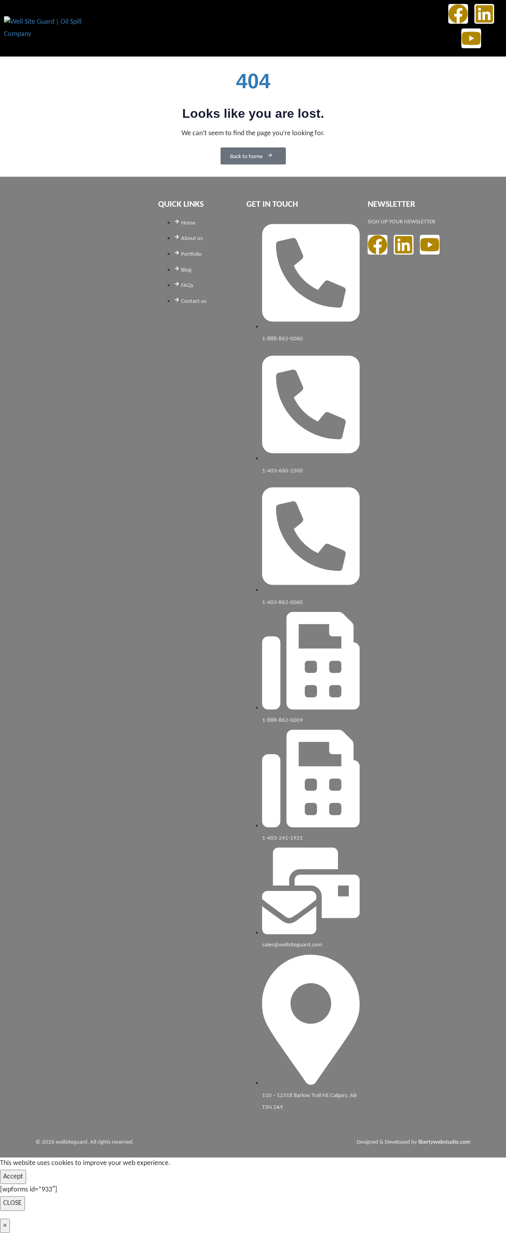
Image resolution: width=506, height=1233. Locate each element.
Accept (13, 1176)
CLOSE (12, 1203)
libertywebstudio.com (444, 1142)
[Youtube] (471, 38)
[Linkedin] (484, 14)
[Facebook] (458, 14)
